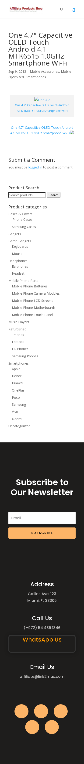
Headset (18, 273)
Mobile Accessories (44, 71)
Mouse (17, 253)
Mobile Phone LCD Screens (32, 300)
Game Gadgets (19, 241)
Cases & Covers (20, 214)
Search (54, 195)
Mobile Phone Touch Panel (32, 315)
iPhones (18, 335)
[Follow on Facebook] (21, 711)
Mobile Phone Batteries (30, 286)
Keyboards (20, 246)
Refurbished (17, 329)
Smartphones (36, 77)
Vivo (15, 411)
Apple (16, 369)
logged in (35, 167)
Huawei (17, 383)
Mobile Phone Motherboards (34, 307)
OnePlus (18, 390)
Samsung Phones (25, 356)
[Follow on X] (41, 711)
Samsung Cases (24, 226)
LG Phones (20, 349)
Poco (16, 397)
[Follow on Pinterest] (52, 727)
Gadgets (14, 234)
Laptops (18, 341)
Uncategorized (19, 426)
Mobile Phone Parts (23, 280)
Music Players (18, 322)
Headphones (18, 261)
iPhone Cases (22, 219)
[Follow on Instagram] (61, 711)
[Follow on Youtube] (32, 727)
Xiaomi (17, 419)
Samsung (19, 404)
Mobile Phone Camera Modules (36, 293)
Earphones (20, 266)
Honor (16, 376)
